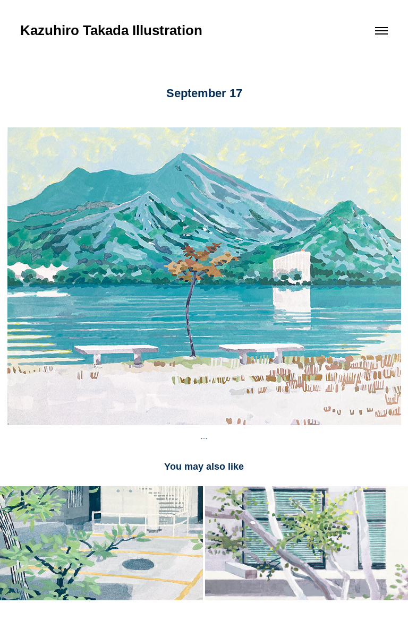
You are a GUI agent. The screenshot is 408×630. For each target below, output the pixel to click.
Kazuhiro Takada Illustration (111, 30)
